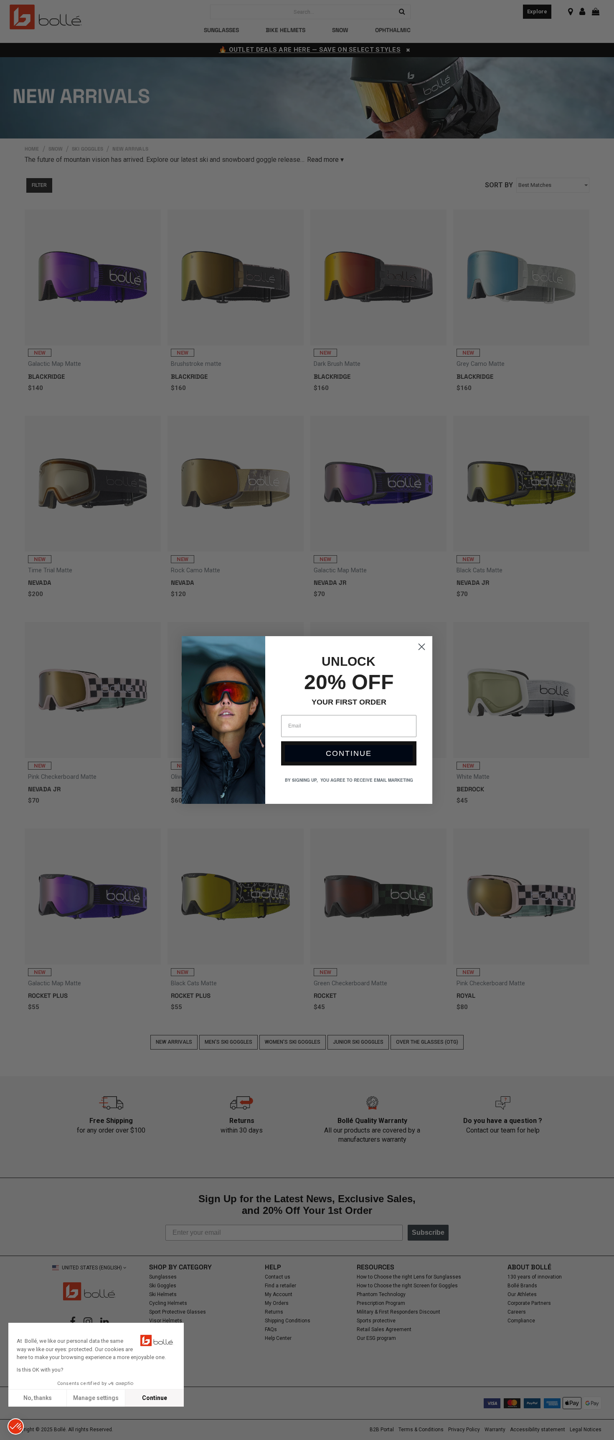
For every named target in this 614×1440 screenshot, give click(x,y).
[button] (16, 1426)
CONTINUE (349, 753)
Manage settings (96, 1398)
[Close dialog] (421, 646)
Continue (154, 1398)
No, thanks (37, 1398)
